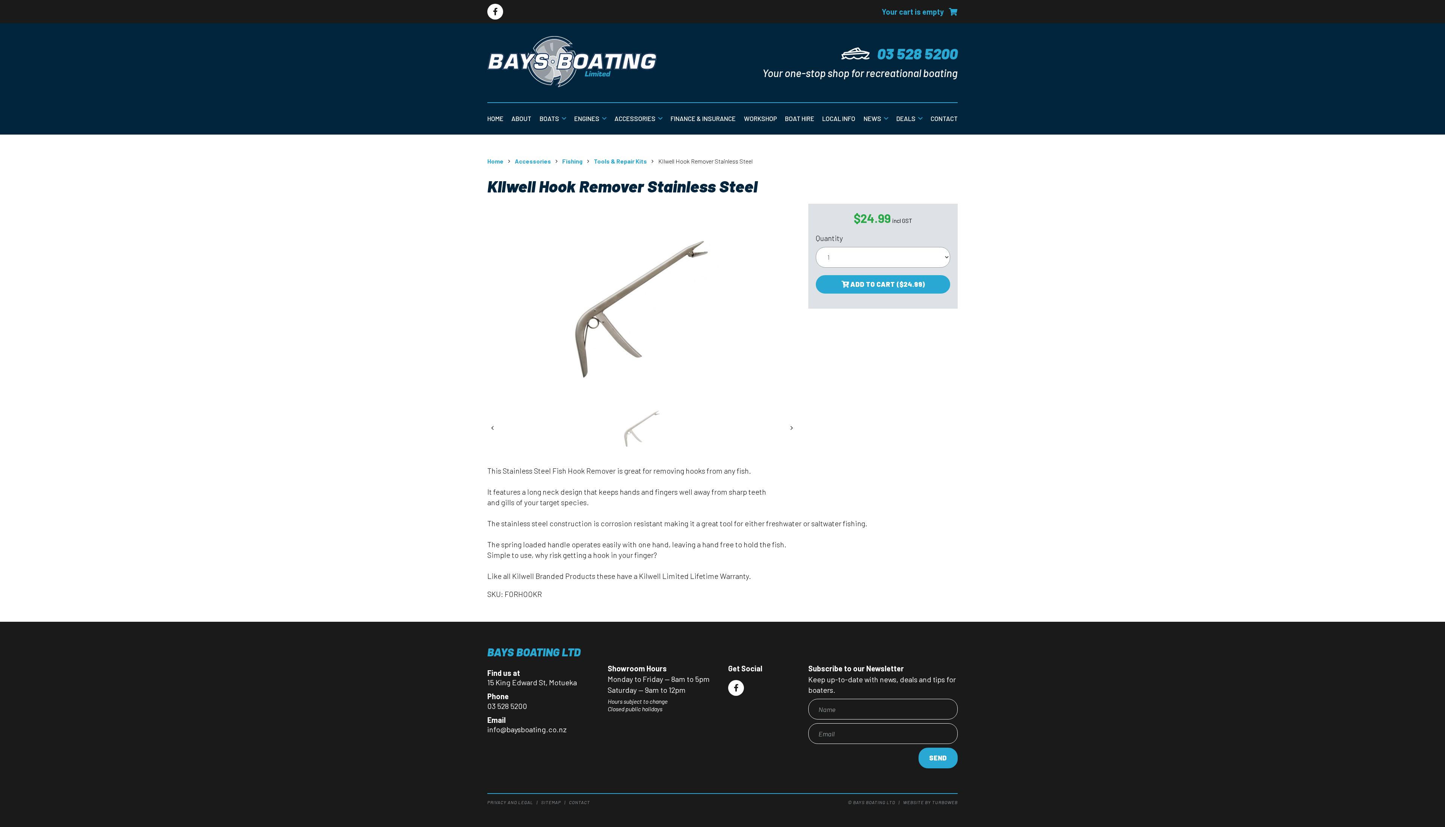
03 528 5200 (917, 53)
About (521, 118)
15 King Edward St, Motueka (532, 682)
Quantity (829, 237)
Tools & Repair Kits (620, 161)
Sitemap (551, 802)
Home (495, 118)
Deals (906, 118)
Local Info (838, 118)
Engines (586, 118)
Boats (549, 118)
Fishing (572, 161)
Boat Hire (799, 118)
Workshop (760, 118)
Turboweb (945, 802)
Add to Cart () (887, 284)
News (872, 118)
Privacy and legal (510, 802)
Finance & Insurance (703, 118)
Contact (944, 118)
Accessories (635, 118)
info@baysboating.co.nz (527, 729)
